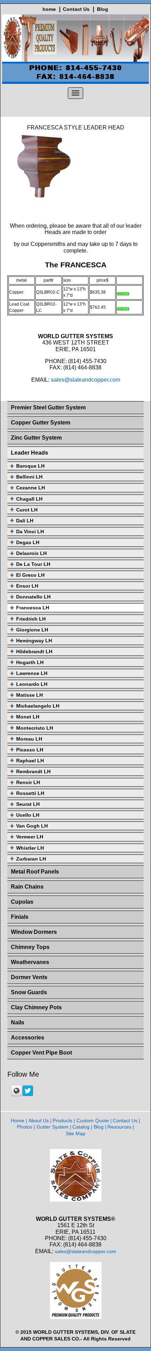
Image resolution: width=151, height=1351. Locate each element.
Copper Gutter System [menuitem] (40, 423)
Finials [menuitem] (19, 917)
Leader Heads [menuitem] (29, 453)
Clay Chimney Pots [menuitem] (36, 1007)
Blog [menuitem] (99, 1127)
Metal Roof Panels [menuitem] (35, 872)
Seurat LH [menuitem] (28, 804)
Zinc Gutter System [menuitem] (36, 438)
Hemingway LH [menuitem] (34, 640)
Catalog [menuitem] (81, 1127)
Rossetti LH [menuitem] (30, 793)
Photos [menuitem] (24, 1127)
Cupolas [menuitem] (22, 902)
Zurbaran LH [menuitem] (31, 859)
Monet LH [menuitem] (27, 717)
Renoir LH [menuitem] (28, 782)
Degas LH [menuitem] (27, 542)
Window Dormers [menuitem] (34, 932)
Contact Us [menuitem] (125, 1120)
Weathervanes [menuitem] (30, 962)
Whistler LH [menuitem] (30, 848)
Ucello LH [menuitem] (27, 815)
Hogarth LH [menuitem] (30, 662)
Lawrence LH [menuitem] (31, 673)
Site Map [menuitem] (75, 1133)
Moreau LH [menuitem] (29, 739)
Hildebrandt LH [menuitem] (34, 651)
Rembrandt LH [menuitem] (33, 771)
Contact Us (76, 9)
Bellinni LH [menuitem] (29, 477)
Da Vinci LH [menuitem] (30, 531)
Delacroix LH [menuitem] (31, 553)
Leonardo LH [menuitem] (31, 684)
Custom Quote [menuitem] (93, 1120)
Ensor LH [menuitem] (27, 586)
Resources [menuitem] (119, 1127)
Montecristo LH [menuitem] (34, 728)
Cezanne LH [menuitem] (30, 487)
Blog (102, 9)
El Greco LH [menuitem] (30, 575)
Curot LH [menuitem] (27, 510)
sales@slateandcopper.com (85, 380)
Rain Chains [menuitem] (27, 887)
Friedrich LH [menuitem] (31, 619)
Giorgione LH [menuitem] (32, 630)
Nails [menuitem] (17, 1022)
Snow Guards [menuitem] (29, 992)
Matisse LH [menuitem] (29, 695)
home (49, 9)
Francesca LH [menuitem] (32, 607)
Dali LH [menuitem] (24, 520)
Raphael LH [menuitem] (30, 760)
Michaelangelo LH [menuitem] (37, 706)
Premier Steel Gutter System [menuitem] (48, 407)
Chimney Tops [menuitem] (30, 947)
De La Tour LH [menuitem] (33, 564)
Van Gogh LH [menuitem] (32, 826)
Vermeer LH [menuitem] (29, 837)
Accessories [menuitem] (27, 1038)
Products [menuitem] (62, 1120)
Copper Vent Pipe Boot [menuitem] (41, 1053)
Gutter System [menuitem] (52, 1127)
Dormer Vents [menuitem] (29, 977)
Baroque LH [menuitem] (30, 466)
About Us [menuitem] (38, 1120)
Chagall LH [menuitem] (29, 499)
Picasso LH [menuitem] (29, 750)
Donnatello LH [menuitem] (33, 597)
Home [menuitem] (17, 1120)
